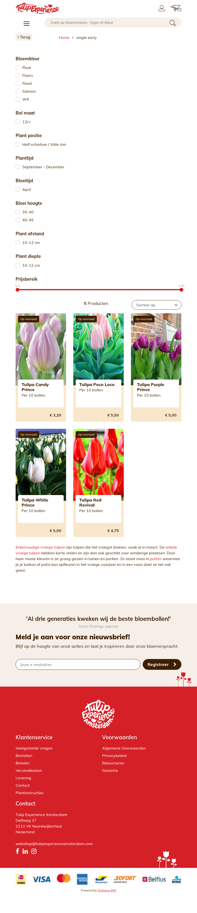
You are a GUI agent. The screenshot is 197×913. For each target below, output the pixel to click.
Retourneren (113, 763)
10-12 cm (31, 242)
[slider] (17, 290)
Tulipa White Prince (35, 502)
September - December (43, 166)
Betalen (23, 763)
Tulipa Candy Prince (35, 387)
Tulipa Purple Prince (150, 387)
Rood (27, 83)
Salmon (29, 91)
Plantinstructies (29, 792)
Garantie (110, 770)
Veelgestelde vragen (34, 748)
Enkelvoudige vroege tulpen (40, 547)
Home (64, 37)
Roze (26, 67)
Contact (23, 785)
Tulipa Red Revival (90, 502)
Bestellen (24, 755)
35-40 (28, 212)
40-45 (28, 220)
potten (156, 558)
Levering (23, 777)
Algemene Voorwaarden (124, 748)
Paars (27, 75)
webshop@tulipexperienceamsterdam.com (54, 843)
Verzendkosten (29, 770)
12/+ (26, 121)
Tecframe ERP (107, 890)
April (26, 189)
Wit (25, 99)
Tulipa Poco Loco (97, 384)
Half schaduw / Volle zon (44, 144)
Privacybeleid (114, 755)
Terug (24, 37)
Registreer (159, 664)
